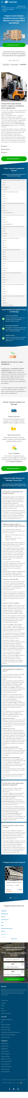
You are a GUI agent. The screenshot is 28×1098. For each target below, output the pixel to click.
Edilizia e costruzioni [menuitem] (6, 1059)
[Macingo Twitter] (14, 1089)
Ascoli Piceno (5, 919)
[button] (2, 2)
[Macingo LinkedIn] (18, 1089)
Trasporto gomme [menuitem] (5, 1071)
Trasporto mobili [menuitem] (5, 1051)
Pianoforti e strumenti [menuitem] (6, 1066)
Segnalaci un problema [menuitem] (6, 1019)
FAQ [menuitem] (2, 1022)
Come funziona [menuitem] (4, 1000)
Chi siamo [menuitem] (3, 1003)
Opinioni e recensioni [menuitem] (6, 1013)
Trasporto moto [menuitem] (5, 1046)
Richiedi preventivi (13, 45)
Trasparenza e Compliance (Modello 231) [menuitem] (10, 1032)
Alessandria (4, 913)
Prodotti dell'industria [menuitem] (6, 1061)
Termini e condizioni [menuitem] (5, 1024)
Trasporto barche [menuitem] (5, 1056)
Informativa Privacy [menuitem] (5, 1027)
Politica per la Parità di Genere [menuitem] (8, 1034)
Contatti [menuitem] (3, 1010)
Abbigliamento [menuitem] (4, 1048)
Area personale (21, 6)
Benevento (4, 934)
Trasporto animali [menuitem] (5, 1069)
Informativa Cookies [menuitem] (6, 1029)
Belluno (3, 931)
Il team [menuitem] (2, 1005)
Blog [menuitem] (2, 1008)
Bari (2, 925)
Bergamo (3, 937)
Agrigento (4, 911)
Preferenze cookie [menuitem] (5, 1037)
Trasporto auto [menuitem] (4, 1043)
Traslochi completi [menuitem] (5, 1064)
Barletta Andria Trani (6, 928)
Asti (2, 922)
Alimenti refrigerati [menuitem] (5, 1053)
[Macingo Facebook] (9, 1089)
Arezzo (3, 916)
